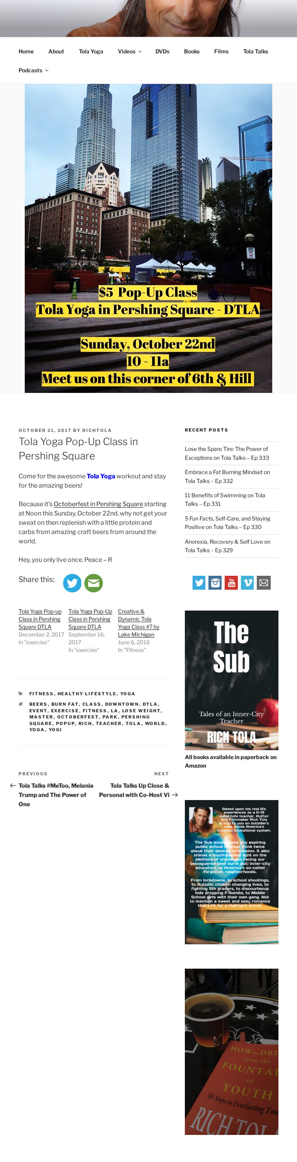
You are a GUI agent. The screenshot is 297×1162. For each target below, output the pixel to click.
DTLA (150, 704)
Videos (126, 51)
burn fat (65, 704)
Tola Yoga (91, 51)
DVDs (162, 51)
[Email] (264, 587)
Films (221, 51)
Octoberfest (78, 717)
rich (85, 723)
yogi (56, 729)
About (56, 51)
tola (134, 723)
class (92, 704)
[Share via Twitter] (72, 590)
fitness (95, 710)
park (110, 717)
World (155, 723)
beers (38, 704)
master (41, 717)
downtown (122, 704)
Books (192, 51)
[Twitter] (200, 587)
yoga (37, 729)
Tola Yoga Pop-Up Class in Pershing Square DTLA (90, 619)
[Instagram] (215, 587)
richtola (97, 430)
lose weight (141, 710)
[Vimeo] (248, 587)
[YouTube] (232, 587)
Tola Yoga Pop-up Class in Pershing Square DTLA (40, 619)
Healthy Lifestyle (87, 693)
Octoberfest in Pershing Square (98, 504)
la (115, 710)
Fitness (41, 693)
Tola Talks (255, 51)
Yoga (128, 693)
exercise (65, 710)
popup (65, 723)
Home (26, 51)
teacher (109, 723)
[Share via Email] (93, 590)
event (38, 710)
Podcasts (30, 70)
